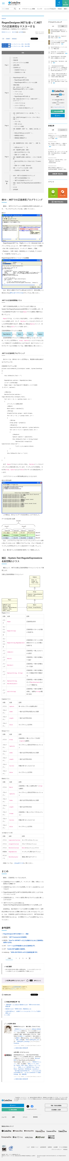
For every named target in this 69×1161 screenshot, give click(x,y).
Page (7, 65)
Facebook (16, 1043)
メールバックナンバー (59, 107)
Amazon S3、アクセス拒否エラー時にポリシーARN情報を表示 (58, 52)
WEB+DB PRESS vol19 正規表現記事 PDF (24, 952)
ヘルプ (28, 1147)
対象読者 (15, 60)
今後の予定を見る (58, 202)
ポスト (34, 38)
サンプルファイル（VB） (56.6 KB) (20, 46)
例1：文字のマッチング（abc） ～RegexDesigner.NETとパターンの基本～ (23, 88)
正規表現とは (16, 67)
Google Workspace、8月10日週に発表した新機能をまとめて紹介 (58, 57)
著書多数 (24, 1074)
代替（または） (18, 124)
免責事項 (50, 1147)
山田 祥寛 (21, 32)
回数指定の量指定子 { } (20, 138)
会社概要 (56, 1147)
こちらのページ (18, 863)
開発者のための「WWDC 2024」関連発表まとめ (18, 1009)
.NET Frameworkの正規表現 (17, 937)
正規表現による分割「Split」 (22, 170)
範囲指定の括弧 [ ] (19, 135)
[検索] (15, 9)
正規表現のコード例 (19, 72)
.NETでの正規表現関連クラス (22, 178)
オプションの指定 (19, 126)
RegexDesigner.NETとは (20, 77)
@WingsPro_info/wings (23, 1041)
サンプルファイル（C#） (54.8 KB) (20, 44)
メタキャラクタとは (19, 103)
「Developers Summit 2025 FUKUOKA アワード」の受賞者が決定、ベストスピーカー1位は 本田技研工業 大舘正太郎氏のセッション (59, 68)
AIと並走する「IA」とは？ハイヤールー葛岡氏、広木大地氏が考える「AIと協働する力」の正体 (57, 153)
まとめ (15, 187)
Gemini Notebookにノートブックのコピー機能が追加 (59, 47)
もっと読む (7, 1015)
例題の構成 (16, 85)
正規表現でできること (20, 70)
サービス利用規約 (63, 1147)
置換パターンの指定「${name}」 (23, 165)
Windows (14, 38)
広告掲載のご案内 (56, 1109)
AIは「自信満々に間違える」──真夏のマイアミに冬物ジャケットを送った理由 (57, 144)
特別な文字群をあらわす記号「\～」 (24, 133)
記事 (21, 1039)
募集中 (18, 1038)
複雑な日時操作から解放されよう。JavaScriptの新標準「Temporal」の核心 (59, 31)
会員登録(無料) (17, 987)
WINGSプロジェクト (20, 1029)
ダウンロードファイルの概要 (21, 62)
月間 (63, 26)
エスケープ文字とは (19, 105)
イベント (25, 1117)
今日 (53, 26)
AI (19, 9)
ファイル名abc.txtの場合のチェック (23, 108)
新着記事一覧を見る (58, 174)
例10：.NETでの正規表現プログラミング (24, 175)
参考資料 (15, 189)
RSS (27, 1039)
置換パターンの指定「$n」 (21, 154)
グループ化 (17, 121)
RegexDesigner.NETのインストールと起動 (25, 82)
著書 (17, 1039)
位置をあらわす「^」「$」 (21, 147)
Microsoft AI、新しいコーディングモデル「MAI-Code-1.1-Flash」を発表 (59, 81)
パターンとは (18, 91)
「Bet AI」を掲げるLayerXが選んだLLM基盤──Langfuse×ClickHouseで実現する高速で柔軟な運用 (59, 75)
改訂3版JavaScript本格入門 (22, 1070)
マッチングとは (18, 94)
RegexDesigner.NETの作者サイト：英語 (15, 934)
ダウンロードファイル (16, 293)
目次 (23, 52)
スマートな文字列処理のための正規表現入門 (21, 946)
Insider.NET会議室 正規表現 (16, 949)
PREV (9, 958)
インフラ (39, 9)
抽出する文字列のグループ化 (22, 152)
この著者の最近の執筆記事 (21, 1048)
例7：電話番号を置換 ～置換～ (21, 150)
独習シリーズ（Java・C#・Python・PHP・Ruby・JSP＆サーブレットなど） (27, 1065)
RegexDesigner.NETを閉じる (22, 96)
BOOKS (35, 1117)
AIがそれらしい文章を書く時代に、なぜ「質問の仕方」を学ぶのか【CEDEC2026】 (57, 161)
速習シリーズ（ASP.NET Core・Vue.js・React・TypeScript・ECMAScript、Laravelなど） (27, 1068)
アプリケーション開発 (28, 9)
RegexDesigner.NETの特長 (21, 80)
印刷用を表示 (7, 995)
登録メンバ (22, 1036)
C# (3, 38)
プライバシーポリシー (56, 1149)
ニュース (63, 130)
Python (60, 9)
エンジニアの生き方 (50, 9)
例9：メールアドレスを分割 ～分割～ (23, 168)
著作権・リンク (34, 1147)
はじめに (15, 57)
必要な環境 (16, 65)
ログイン (13, 989)
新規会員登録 (58, 111)
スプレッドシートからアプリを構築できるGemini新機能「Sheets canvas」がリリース (59, 42)
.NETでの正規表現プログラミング (23, 180)
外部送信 (65, 1149)
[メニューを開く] (3, 3)
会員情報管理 (43, 1147)
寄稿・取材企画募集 (56, 1105)
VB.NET (8, 38)
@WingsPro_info (34, 1039)
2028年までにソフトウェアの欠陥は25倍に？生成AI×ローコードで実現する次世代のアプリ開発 (57, 137)
